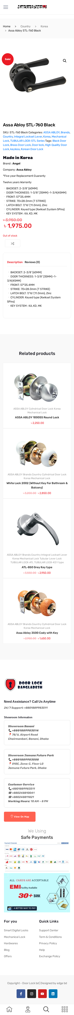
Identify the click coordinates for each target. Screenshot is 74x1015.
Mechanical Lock (37, 412)
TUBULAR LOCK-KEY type (49, 562)
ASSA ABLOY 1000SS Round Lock (37, 417)
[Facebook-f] (21, 993)
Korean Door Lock (32, 149)
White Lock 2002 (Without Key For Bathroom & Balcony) (37, 485)
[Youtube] (42, 993)
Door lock (38, 145)
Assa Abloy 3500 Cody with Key (37, 633)
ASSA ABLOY (51, 132)
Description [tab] (15, 262)
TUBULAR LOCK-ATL (22, 562)
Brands (65, 132)
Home (6, 26)
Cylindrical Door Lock (41, 408)
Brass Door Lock (20, 145)
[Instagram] (31, 993)
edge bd (62, 983)
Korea (44, 26)
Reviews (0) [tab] (32, 262)
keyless (15, 149)
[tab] (15, 263)
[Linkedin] (53, 993)
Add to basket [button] (39, 657)
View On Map (21, 816)
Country (26, 26)
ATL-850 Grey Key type (37, 567)
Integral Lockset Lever (28, 136)
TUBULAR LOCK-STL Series (27, 140)
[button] (64, 60)
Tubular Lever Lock (51, 558)
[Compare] (12, 243)
